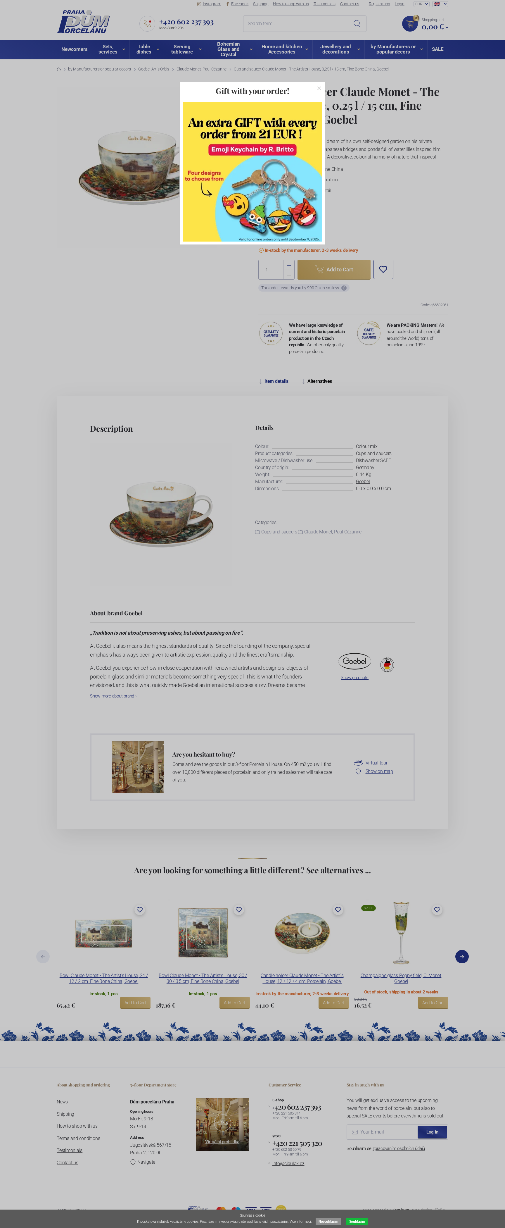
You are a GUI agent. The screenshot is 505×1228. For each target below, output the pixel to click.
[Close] (319, 88)
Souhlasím (357, 1222)
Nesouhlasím (328, 1222)
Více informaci (300, 1222)
